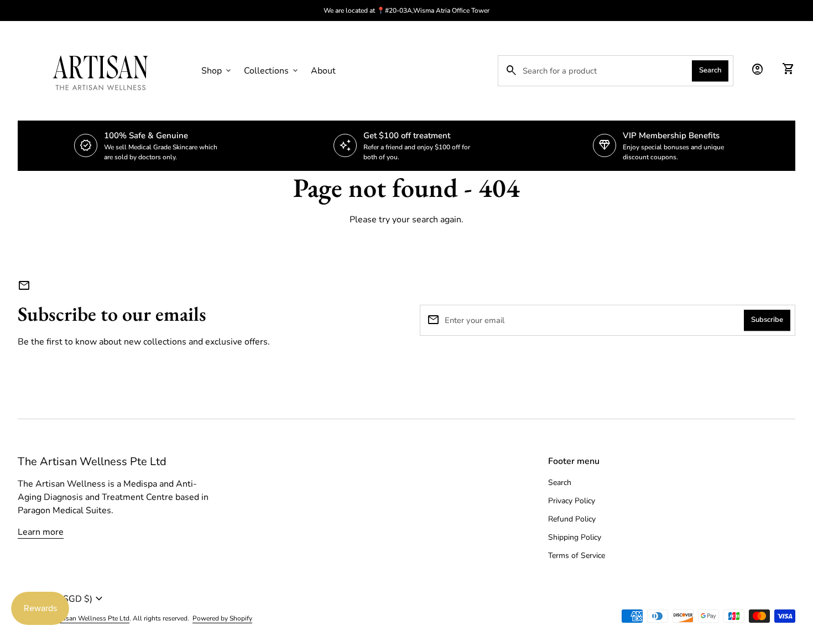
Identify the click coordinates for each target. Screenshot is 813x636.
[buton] (208, 599)
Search (710, 70)
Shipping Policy (574, 537)
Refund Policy (572, 519)
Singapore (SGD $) (62, 599)
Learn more (41, 532)
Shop (217, 71)
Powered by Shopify (222, 618)
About (323, 71)
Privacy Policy (571, 501)
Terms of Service (576, 555)
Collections (272, 71)
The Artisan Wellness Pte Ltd (92, 461)
